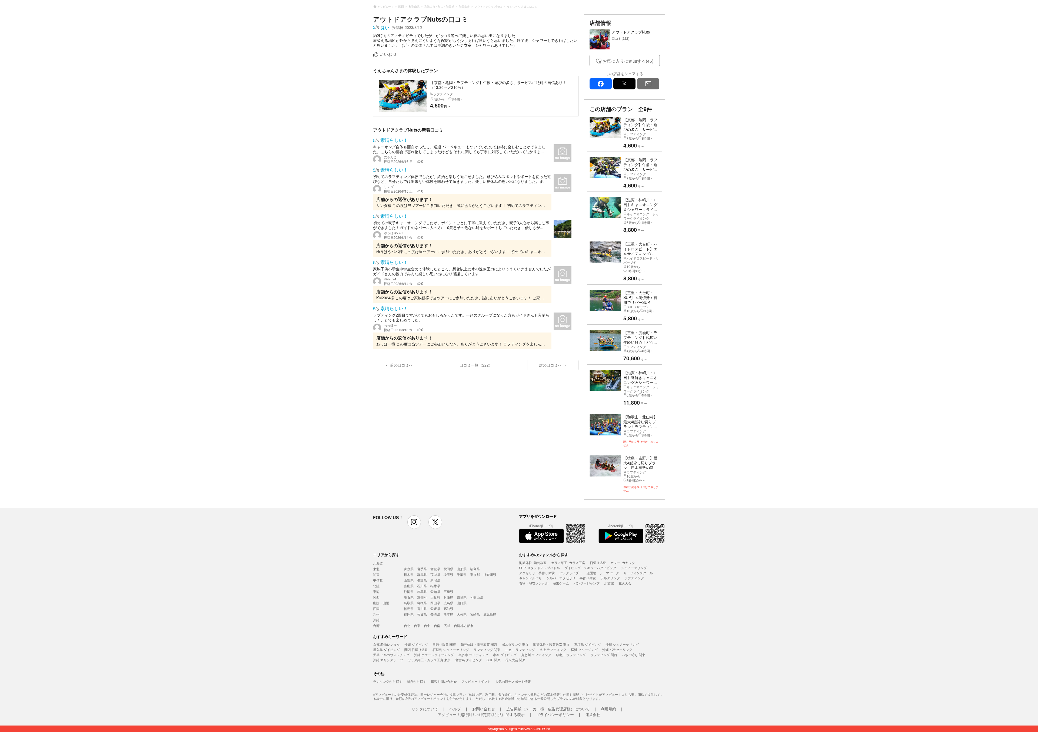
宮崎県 (475, 614)
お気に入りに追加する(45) (628, 61)
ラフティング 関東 (487, 649)
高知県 (448, 608)
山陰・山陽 (381, 602)
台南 (437, 625)
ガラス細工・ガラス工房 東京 (429, 659)
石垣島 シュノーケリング (450, 649)
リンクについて (425, 708)
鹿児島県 (489, 614)
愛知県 (435, 591)
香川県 (422, 608)
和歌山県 (476, 597)
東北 (376, 568)
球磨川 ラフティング (571, 654)
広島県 (448, 602)
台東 (417, 625)
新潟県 (435, 580)
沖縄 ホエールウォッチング (434, 654)
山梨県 (409, 580)
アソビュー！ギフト (476, 681)
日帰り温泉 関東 (444, 644)
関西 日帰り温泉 (416, 649)
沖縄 (376, 619)
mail (648, 83)
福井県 (435, 585)
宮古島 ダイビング (468, 659)
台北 (407, 625)
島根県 (422, 602)
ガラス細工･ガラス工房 (568, 562)
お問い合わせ (483, 708)
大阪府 (435, 597)
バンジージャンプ (587, 583)
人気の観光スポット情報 (513, 681)
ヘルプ (455, 708)
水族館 (609, 583)
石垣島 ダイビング (587, 644)
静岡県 (409, 591)
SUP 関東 (494, 659)
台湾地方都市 (463, 625)
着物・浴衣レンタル (533, 583)
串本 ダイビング (505, 654)
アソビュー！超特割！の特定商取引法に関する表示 (481, 714)
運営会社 (592, 714)
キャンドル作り (530, 578)
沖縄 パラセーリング (617, 649)
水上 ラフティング (553, 649)
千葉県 (462, 574)
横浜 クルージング (584, 649)
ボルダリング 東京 (515, 644)
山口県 (462, 602)
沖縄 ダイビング (416, 644)
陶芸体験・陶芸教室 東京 (551, 644)
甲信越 (378, 580)
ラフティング (634, 578)
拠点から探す (416, 681)
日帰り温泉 (598, 562)
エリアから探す (386, 554)
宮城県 (435, 568)
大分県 (462, 614)
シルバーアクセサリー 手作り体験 (571, 578)
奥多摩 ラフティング (473, 654)
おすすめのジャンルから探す (543, 554)
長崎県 (435, 614)
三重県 (448, 591)
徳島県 (409, 608)
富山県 (409, 585)
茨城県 (435, 574)
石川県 (422, 585)
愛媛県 (435, 608)
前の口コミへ (401, 365)
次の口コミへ (550, 365)
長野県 (422, 580)
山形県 (462, 568)
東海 (376, 591)
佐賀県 (422, 614)
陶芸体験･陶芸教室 (533, 562)
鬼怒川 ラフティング (536, 654)
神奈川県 (489, 574)
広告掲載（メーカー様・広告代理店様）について (548, 708)
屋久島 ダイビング (386, 649)
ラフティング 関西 (603, 654)
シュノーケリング (634, 567)
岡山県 (435, 602)
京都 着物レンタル (386, 644)
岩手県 (422, 568)
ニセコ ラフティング (520, 649)
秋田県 (448, 568)
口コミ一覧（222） (476, 365)
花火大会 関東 (515, 659)
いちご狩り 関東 (633, 654)
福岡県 (409, 614)
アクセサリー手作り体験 (537, 572)
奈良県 (462, 597)
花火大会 (624, 583)
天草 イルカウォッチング (391, 654)
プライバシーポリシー (555, 714)
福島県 (475, 568)
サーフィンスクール (638, 572)
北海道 (378, 563)
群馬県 (422, 574)
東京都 (475, 574)
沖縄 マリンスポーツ (388, 659)
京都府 (422, 597)
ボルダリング (610, 578)
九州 (376, 614)
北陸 (376, 585)
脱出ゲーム (561, 583)
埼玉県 (448, 574)
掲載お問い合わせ (444, 681)
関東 (376, 574)
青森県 (409, 568)
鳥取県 (409, 602)
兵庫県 (448, 597)
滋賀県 (409, 597)
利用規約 (608, 708)
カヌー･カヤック (623, 562)
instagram (414, 522)
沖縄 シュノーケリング (622, 644)
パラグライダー (570, 572)
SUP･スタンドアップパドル (539, 567)
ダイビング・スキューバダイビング (590, 567)
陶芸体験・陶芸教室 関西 (479, 644)
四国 (376, 608)
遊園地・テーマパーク (603, 572)
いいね (388, 54)
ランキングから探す (387, 681)
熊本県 (448, 614)
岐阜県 (422, 591)
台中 (427, 625)
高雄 (447, 625)
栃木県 (409, 574)
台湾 (376, 625)
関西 (376, 597)
